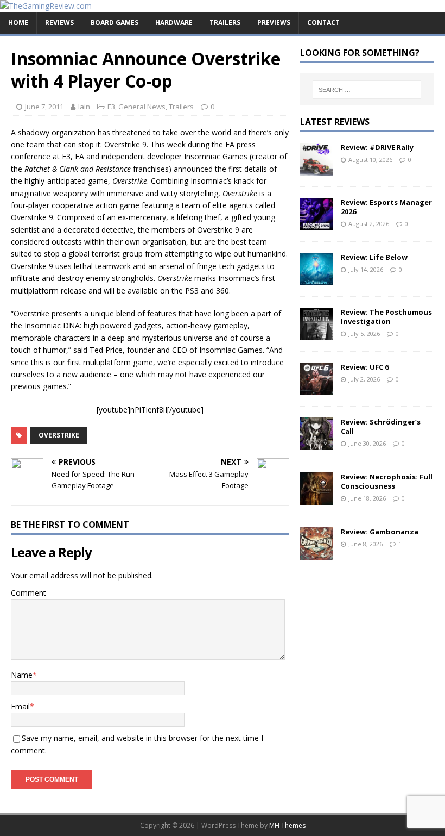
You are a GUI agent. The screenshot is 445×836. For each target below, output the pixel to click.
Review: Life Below (374, 257)
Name (22, 675)
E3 (111, 106)
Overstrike (59, 435)
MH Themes (287, 825)
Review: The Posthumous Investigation (386, 316)
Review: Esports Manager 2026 (386, 206)
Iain (84, 106)
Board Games (114, 22)
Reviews (59, 22)
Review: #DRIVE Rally (377, 147)
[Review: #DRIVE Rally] (316, 169)
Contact (323, 22)
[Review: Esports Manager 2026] (316, 224)
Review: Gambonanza (379, 531)
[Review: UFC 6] (316, 388)
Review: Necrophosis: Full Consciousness (387, 481)
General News (142, 106)
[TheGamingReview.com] (46, 6)
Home (18, 22)
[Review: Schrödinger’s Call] (316, 443)
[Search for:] (367, 89)
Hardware (174, 22)
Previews (273, 22)
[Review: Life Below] (316, 278)
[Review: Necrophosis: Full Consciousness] (316, 498)
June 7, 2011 (44, 106)
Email (20, 706)
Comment (28, 593)
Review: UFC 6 (365, 367)
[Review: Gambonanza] (316, 553)
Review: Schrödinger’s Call (381, 426)
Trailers (224, 22)
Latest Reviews (335, 122)
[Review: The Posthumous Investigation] (316, 333)
